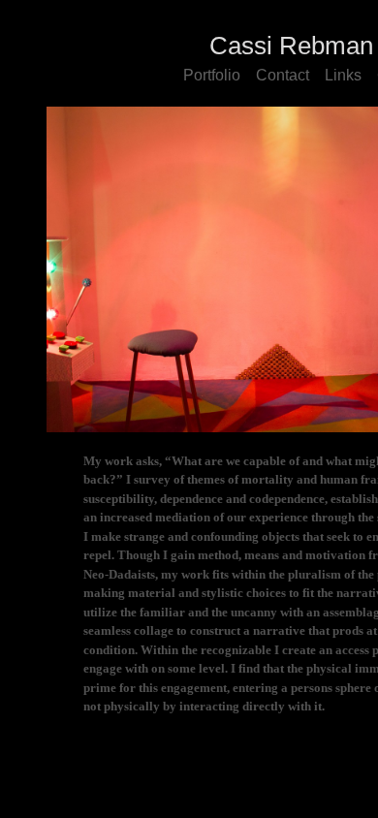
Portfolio (211, 75)
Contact (282, 75)
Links (343, 75)
